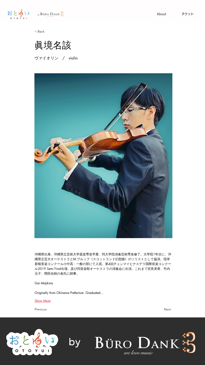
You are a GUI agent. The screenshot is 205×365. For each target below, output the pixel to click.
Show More (42, 301)
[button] (48, 32)
